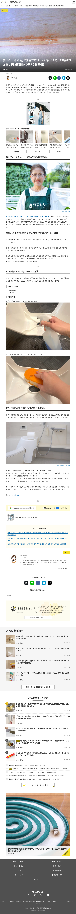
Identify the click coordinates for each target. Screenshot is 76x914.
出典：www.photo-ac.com (63, 465)
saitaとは (38, 879)
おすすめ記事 (26, 901)
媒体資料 (37, 903)
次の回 (59, 152)
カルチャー (57, 870)
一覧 (39, 152)
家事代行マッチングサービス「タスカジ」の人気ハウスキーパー (27, 216)
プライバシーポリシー (52, 901)
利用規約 (32, 901)
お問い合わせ (5, 901)
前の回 (16, 152)
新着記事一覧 (57, 875)
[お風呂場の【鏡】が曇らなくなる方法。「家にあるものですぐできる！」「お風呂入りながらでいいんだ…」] (41, 136)
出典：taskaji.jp (66, 211)
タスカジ (16, 495)
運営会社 (70, 901)
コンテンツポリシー (40, 901)
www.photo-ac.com (69, 69)
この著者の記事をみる (62, 568)
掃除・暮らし (9, 6)
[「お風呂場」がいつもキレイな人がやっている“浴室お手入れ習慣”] (55, 136)
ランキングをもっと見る (39, 785)
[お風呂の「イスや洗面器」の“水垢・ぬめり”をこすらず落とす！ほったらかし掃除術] (12, 136)
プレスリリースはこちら (15, 901)
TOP (2, 6)
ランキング (19, 875)
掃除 (9, 595)
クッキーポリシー (63, 901)
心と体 (18, 870)
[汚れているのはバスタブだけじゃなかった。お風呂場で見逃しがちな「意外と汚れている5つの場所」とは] (26, 136)
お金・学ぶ (57, 866)
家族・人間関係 (19, 861)
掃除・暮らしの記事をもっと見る (38, 687)
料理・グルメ (19, 866)
